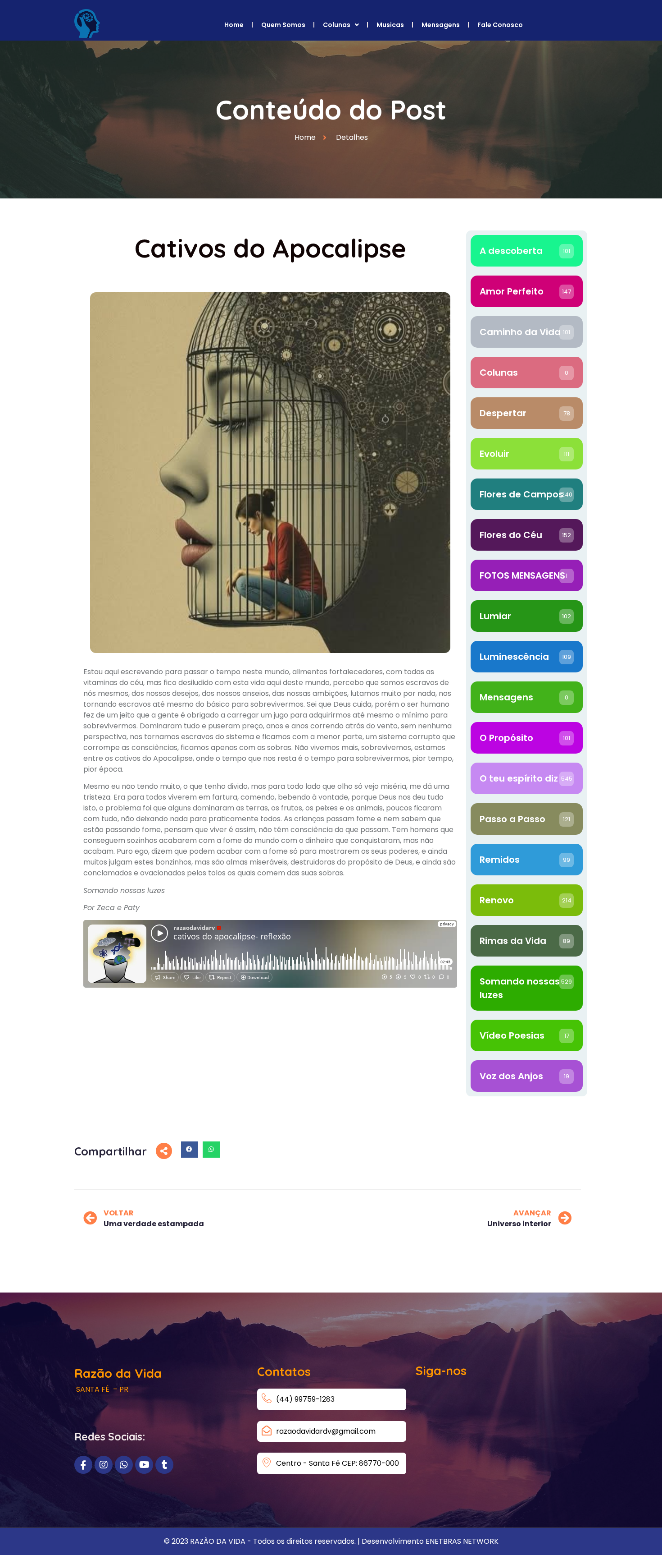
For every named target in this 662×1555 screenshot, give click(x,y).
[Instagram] (104, 1465)
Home (234, 24)
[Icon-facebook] (83, 1465)
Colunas (336, 24)
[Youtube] (144, 1465)
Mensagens (441, 24)
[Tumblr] (164, 1465)
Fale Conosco (500, 24)
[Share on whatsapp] (211, 1149)
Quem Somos (283, 24)
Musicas (390, 24)
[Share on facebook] (189, 1149)
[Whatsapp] (124, 1465)
